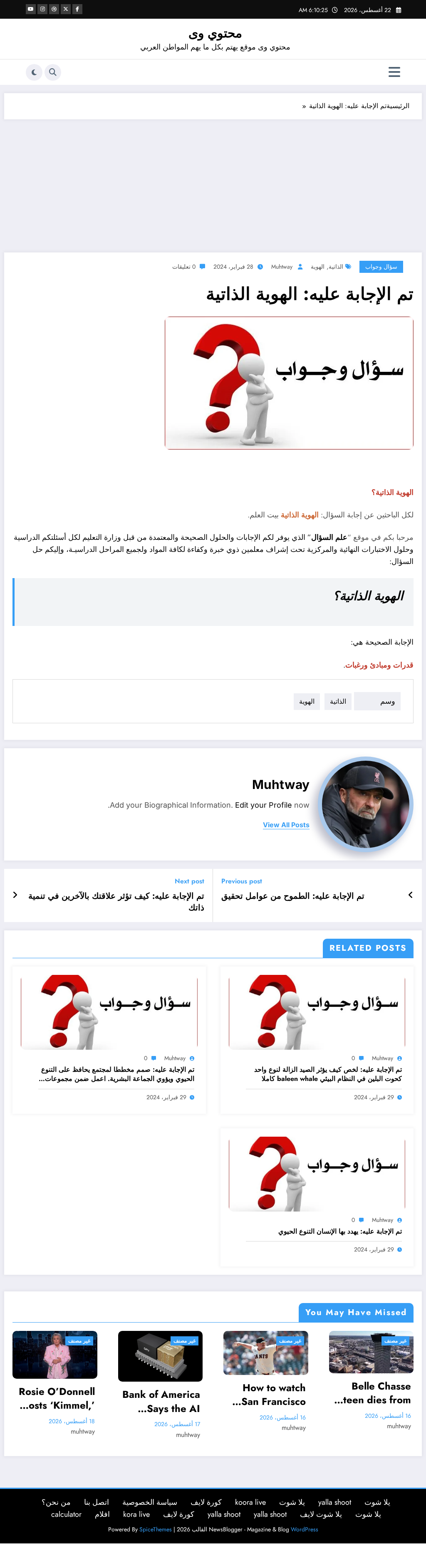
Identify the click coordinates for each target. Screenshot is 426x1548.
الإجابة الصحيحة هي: (382, 642)
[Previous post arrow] (411, 895)
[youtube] (31, 9)
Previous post (241, 881)
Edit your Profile (263, 805)
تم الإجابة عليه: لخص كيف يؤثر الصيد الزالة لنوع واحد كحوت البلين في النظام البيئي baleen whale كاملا (328, 1074)
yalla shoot (334, 1502)
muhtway (281, 266)
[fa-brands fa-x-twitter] (66, 9)
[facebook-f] (77, 9)
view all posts (286, 825)
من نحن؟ (56, 1502)
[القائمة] (394, 72)
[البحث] (53, 72)
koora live (250, 1502)
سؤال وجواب (381, 266)
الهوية (317, 266)
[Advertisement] (213, 182)
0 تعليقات (184, 266)
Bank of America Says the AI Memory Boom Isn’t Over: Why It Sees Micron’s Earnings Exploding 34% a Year (75, 1401)
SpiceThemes (155, 1529)
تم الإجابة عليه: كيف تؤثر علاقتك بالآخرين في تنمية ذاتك (116, 902)
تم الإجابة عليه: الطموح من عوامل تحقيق (292, 896)
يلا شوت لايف (321, 1514)
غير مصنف (99, 1341)
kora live (136, 1514)
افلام (102, 1514)
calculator (66, 1514)
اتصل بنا (96, 1502)
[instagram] (42, 9)
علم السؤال (329, 537)
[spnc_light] (34, 72)
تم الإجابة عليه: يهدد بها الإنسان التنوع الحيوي (340, 1231)
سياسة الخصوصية (149, 1502)
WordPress (304, 1529)
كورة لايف (206, 1502)
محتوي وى (215, 33)
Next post (189, 881)
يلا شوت (377, 1502)
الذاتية (336, 266)
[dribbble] (54, 9)
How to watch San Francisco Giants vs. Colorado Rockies (187, 1395)
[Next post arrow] (14, 895)
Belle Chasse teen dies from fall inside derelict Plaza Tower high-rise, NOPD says (288, 1393)
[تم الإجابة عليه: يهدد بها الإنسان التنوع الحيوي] (317, 1173)
